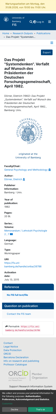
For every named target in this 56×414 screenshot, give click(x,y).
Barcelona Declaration (16, 357)
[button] (35, 22)
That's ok (40, 409)
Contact (8, 342)
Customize (7, 403)
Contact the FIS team (19, 313)
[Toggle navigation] (49, 22)
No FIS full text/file (17, 294)
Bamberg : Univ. (13, 192)
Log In (40, 21)
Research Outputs (23, 33)
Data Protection (13, 350)
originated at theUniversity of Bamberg (28, 155)
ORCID (7, 353)
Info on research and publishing (21, 360)
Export (47, 52)
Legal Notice (11, 346)
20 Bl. (7, 216)
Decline (14, 409)
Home (5, 33)
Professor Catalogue (15, 364)
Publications (43, 33)
